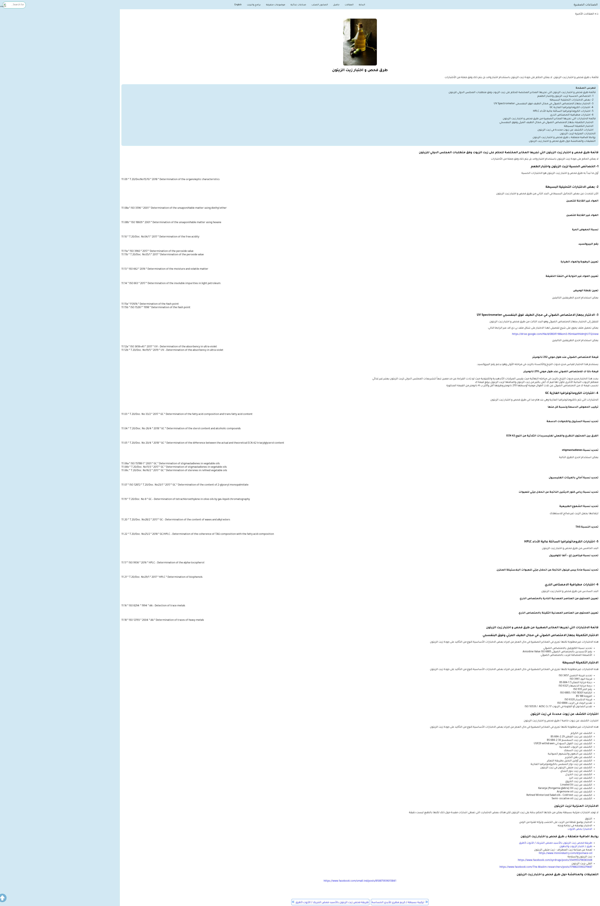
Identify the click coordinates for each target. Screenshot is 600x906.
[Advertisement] (60, 34)
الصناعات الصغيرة (586, 5)
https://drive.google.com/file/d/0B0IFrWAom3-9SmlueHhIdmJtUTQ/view (555, 334)
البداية (362, 5)
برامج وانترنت (254, 5)
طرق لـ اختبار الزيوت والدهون (576, 846)
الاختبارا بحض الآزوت (579, 829)
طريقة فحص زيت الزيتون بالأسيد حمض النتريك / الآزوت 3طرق (555, 843)
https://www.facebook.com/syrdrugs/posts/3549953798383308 (555, 860)
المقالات (349, 5)
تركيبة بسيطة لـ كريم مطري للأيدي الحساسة (398, 902)
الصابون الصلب (319, 5)
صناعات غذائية (298, 5)
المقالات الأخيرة (584, 14)
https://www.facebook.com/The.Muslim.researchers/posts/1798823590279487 (546, 867)
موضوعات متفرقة (275, 5)
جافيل (336, 5)
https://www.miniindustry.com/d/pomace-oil (565, 853)
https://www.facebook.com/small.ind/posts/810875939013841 (360, 881)
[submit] (3, 5)
